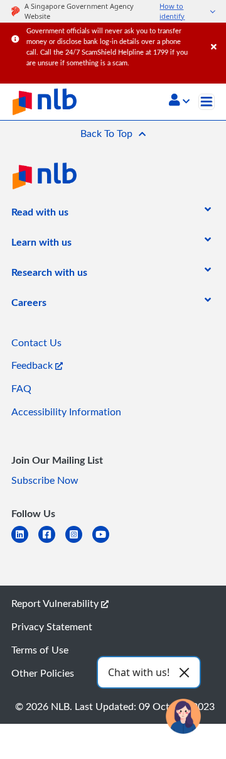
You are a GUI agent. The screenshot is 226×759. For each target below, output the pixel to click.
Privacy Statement (51, 626)
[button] (179, 101)
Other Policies (42, 673)
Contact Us (36, 342)
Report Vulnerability (56, 603)
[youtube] (105, 542)
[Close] (216, 34)
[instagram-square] (78, 542)
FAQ (21, 388)
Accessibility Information (66, 411)
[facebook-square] (51, 542)
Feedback (33, 365)
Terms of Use (39, 650)
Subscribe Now (44, 480)
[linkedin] (24, 542)
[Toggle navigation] (206, 102)
